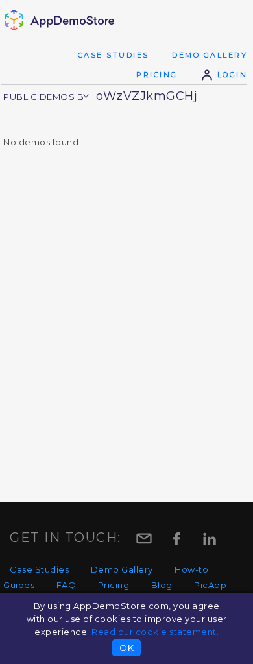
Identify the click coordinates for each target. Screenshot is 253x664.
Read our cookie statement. (155, 631)
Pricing (157, 74)
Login (230, 74)
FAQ (66, 585)
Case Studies (113, 55)
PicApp (210, 585)
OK (126, 648)
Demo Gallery (209, 55)
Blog (162, 585)
